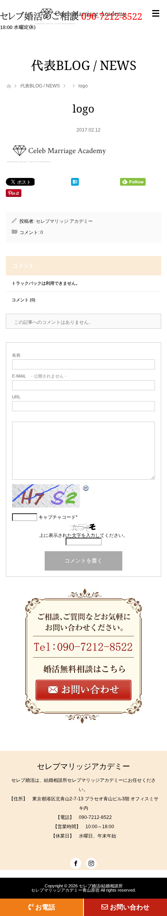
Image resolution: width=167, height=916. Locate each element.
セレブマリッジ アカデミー (64, 221)
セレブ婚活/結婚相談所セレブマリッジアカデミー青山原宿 (77, 888)
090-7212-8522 (111, 16)
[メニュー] (155, 21)
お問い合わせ (130, 907)
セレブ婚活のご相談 (40, 16)
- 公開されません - (39, 376)
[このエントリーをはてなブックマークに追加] (75, 183)
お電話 (45, 907)
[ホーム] (8, 85)
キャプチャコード (57, 517)
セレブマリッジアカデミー (83, 766)
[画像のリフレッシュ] (86, 489)
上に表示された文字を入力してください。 (83, 535)
